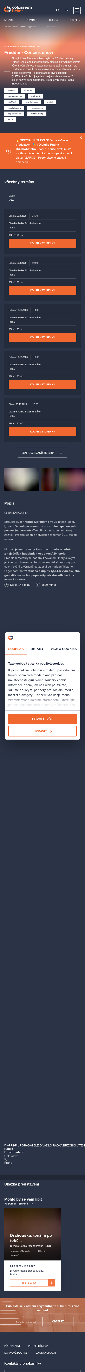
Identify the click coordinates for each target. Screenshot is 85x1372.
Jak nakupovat (46, 1352)
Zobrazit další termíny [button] (38, 452)
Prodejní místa (38, 1346)
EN (66, 10)
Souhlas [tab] (16, 649)
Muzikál (9, 20)
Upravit (40, 731)
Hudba (53, 20)
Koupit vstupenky (42, 243)
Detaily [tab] (37, 649)
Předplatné (12, 1346)
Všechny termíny (16, 1203)
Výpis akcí (32, 27)
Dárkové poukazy (16, 1352)
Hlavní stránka (11, 27)
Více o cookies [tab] (64, 649)
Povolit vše (42, 719)
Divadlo (32, 20)
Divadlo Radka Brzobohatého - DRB (22, 46)
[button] (57, 10)
